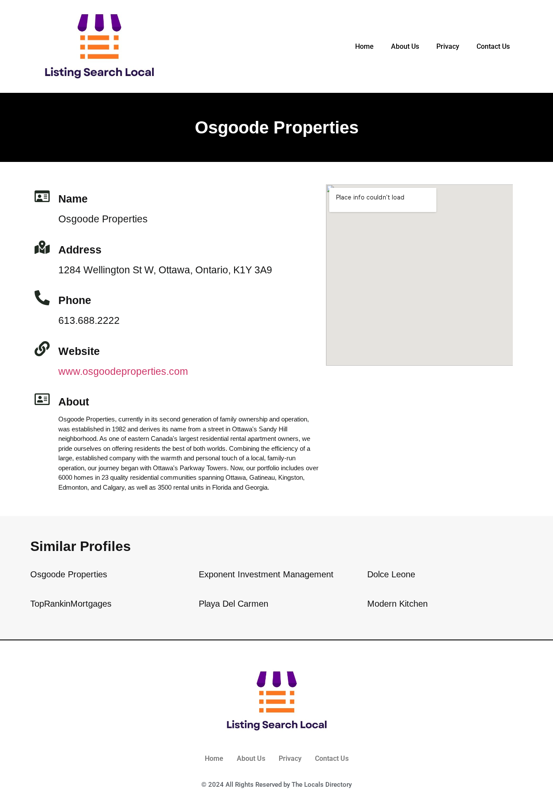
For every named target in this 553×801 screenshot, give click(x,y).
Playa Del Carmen (233, 603)
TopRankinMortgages (70, 603)
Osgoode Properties (68, 574)
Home (364, 46)
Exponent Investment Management (266, 574)
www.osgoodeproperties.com (123, 371)
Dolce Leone (391, 574)
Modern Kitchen (397, 603)
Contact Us (493, 46)
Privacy (447, 46)
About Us (405, 46)
